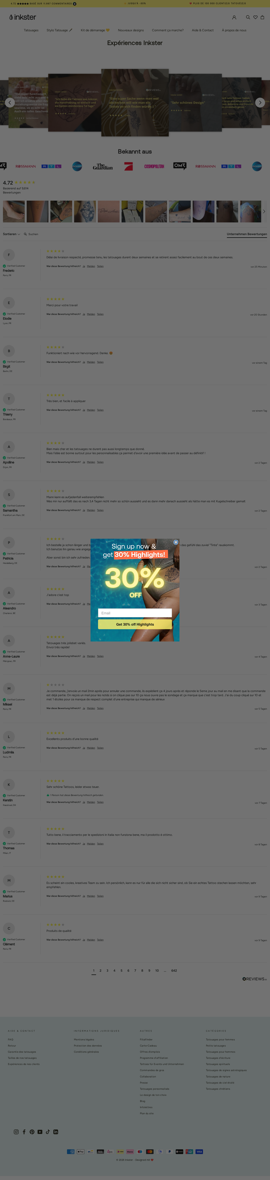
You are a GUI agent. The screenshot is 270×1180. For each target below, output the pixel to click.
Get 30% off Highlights (135, 624)
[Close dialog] (176, 542)
